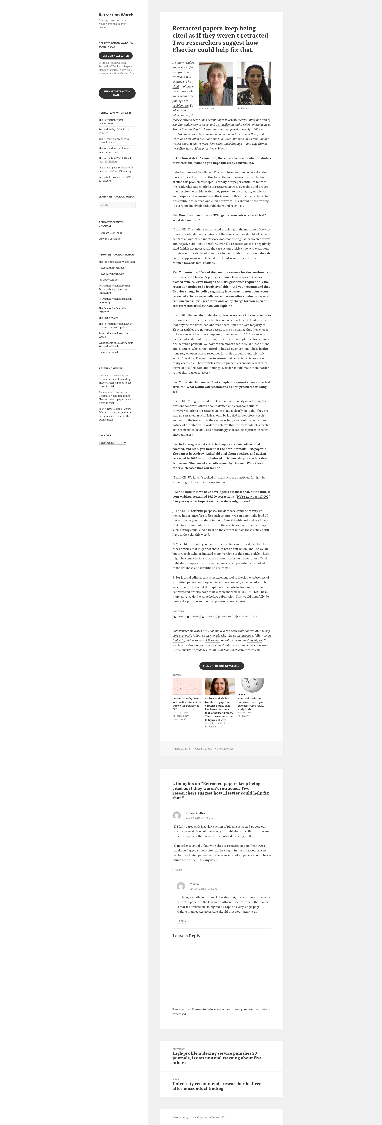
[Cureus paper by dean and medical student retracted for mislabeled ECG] (187, 686)
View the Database (109, 238)
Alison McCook (203, 748)
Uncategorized (225, 748)
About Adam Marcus (112, 267)
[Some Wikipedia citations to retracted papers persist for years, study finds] (252, 686)
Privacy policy (180, 1117)
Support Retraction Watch (117, 93)
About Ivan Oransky (112, 273)
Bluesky (221, 636)
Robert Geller (195, 813)
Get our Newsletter (116, 55)
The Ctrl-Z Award (108, 317)
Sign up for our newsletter (221, 666)
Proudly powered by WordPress (210, 1117)
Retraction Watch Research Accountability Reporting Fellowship (114, 289)
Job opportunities (108, 279)
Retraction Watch (116, 14)
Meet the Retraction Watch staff (117, 261)
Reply (178, 869)
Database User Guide (110, 232)
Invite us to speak (108, 352)
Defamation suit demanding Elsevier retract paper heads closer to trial (115, 382)
